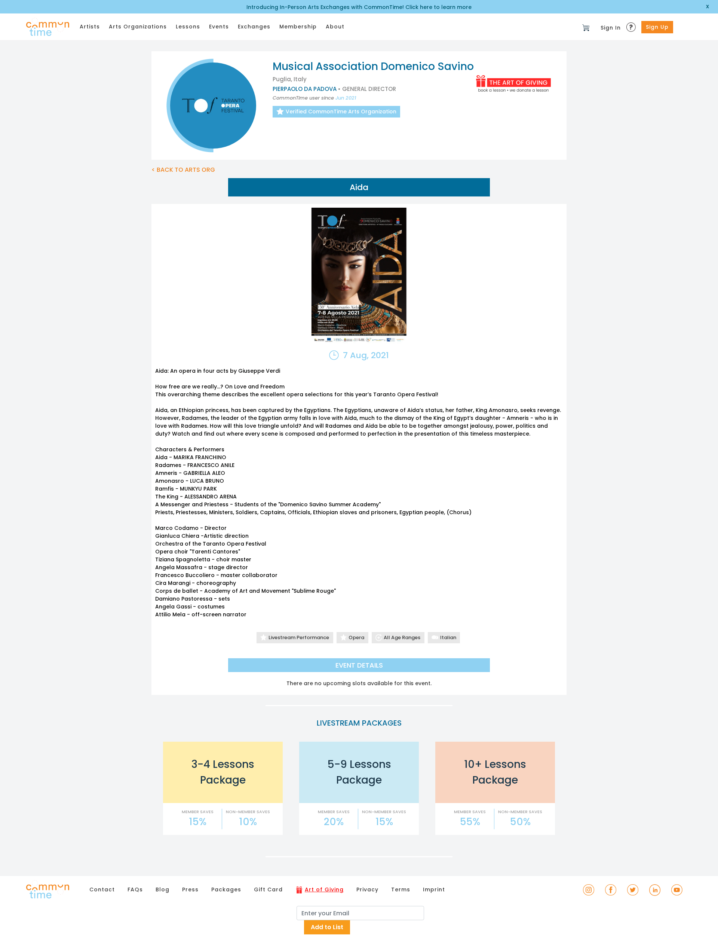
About (335, 26)
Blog (162, 889)
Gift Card (268, 889)
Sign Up (657, 27)
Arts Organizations (138, 26)
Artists (90, 26)
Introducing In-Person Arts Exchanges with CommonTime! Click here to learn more (359, 7)
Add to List (327, 927)
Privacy (367, 889)
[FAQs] (632, 25)
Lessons (188, 26)
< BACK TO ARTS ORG (183, 169)
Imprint (434, 889)
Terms (400, 889)
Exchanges (254, 26)
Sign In (611, 27)
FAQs (135, 889)
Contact (102, 889)
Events (219, 26)
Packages (226, 889)
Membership (298, 26)
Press (190, 889)
